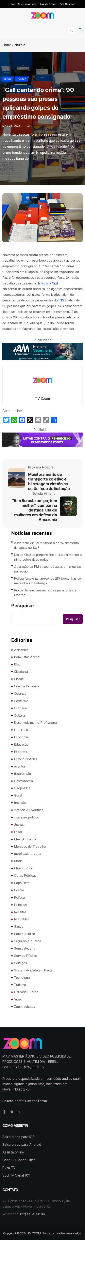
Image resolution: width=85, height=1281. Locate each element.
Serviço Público (25, 956)
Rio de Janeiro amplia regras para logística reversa (45, 592)
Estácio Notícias (25, 759)
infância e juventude (28, 810)
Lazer (18, 832)
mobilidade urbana (27, 854)
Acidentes (21, 650)
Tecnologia (22, 978)
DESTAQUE (22, 730)
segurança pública (27, 941)
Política (19, 897)
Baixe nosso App (26, 4)
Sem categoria (24, 948)
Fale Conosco (67, 4)
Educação (21, 744)
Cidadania (21, 672)
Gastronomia (23, 781)
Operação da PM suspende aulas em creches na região (47, 569)
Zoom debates (24, 1007)
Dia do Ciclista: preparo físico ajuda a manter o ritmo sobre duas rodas (48, 557)
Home (6, 44)
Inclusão (20, 803)
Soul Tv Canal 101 (16, 1175)
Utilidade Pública (26, 992)
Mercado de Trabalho (30, 846)
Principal (20, 905)
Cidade (19, 679)
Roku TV (9, 1168)
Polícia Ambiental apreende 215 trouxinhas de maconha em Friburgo (47, 580)
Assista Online (48, 4)
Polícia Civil (49, 283)
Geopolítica (22, 788)
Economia (21, 737)
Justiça (19, 825)
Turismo (20, 985)
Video (18, 999)
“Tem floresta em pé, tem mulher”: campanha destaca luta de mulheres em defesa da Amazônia (34, 510)
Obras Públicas (25, 875)
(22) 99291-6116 (32, 1214)
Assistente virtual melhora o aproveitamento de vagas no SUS (46, 545)
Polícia (21, 78)
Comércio (21, 701)
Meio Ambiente (25, 839)
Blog (7, 78)
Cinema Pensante (27, 686)
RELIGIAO (21, 919)
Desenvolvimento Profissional (35, 722)
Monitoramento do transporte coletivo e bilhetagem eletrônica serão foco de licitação (49, 481)
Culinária (20, 708)
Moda (18, 861)
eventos (20, 766)
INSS (62, 300)
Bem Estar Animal (27, 657)
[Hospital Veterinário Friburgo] (42, 351)
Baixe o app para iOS (18, 1137)
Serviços (20, 963)
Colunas (20, 693)
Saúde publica (24, 934)
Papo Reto (21, 883)
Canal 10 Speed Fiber (18, 1160)
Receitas (20, 912)
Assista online (13, 1152)
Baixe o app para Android (21, 1145)
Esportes (20, 752)
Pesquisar (22, 605)
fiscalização (22, 774)
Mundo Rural (23, 868)
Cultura (19, 715)
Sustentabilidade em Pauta (33, 970)
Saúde (18, 926)
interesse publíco (26, 817)
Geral (18, 795)
